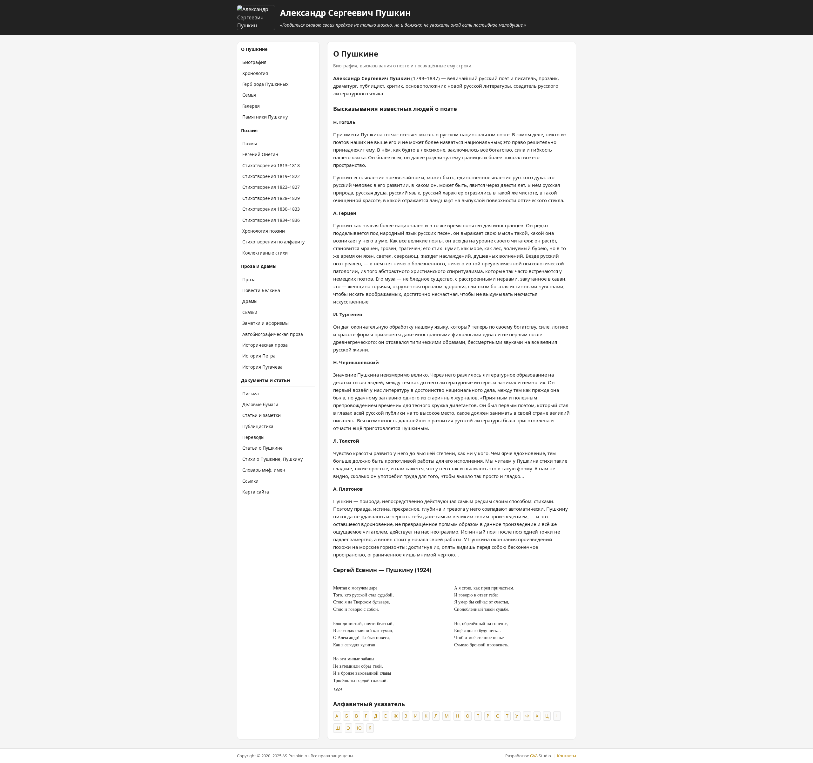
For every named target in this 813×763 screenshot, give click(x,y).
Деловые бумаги (260, 404)
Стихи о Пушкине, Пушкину (272, 459)
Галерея (251, 106)
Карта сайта (255, 492)
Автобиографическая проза (272, 334)
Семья (249, 95)
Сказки (249, 312)
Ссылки (250, 481)
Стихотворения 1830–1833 (271, 209)
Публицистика (257, 426)
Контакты (566, 756)
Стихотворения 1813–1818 (271, 165)
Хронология (255, 73)
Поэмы (249, 143)
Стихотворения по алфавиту (273, 242)
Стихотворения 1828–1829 (271, 198)
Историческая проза (265, 345)
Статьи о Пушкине (262, 448)
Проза (249, 279)
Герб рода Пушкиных (265, 84)
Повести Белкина (261, 290)
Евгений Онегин (260, 154)
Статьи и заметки (261, 415)
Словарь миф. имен (263, 470)
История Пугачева (262, 367)
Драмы (250, 301)
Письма (250, 394)
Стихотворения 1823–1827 (271, 187)
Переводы (253, 437)
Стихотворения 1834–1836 (271, 220)
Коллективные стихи (265, 253)
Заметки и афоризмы (265, 323)
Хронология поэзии (263, 231)
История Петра (259, 356)
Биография (254, 62)
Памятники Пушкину (265, 117)
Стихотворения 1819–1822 (271, 176)
